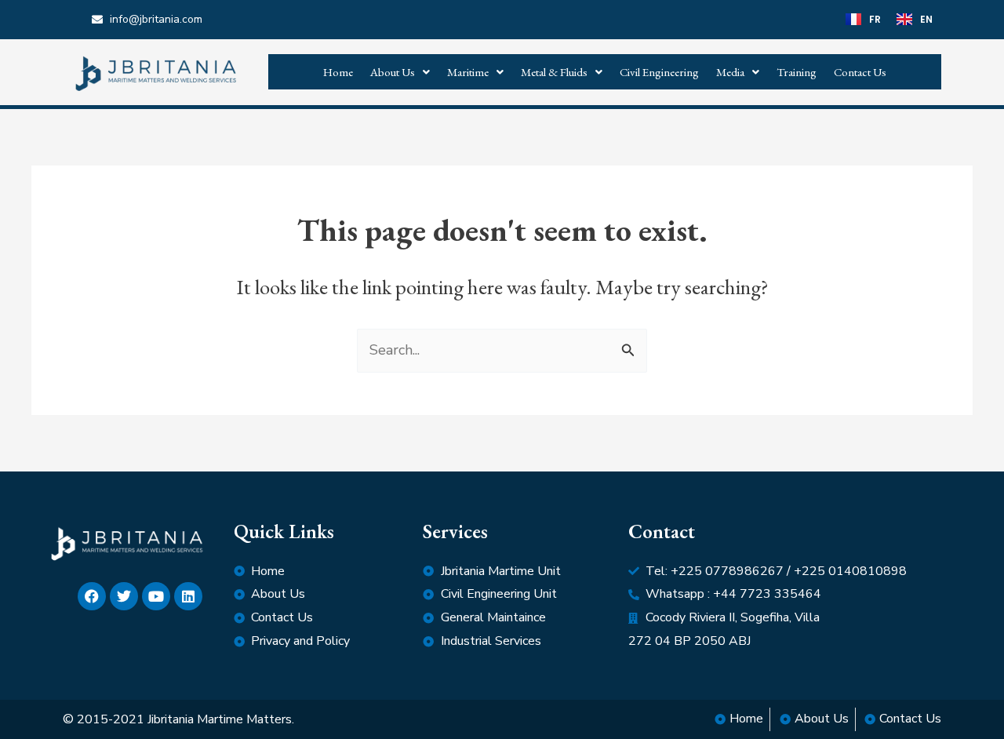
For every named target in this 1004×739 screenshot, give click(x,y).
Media (730, 71)
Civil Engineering (659, 71)
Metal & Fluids (554, 71)
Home (338, 71)
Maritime (468, 71)
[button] (400, 71)
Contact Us (860, 71)
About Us (392, 71)
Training (797, 71)
